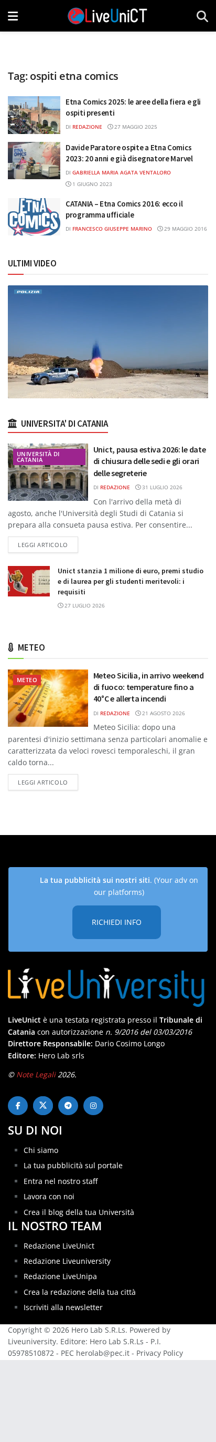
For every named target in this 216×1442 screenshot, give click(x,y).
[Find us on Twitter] (43, 1105)
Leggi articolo (48, 544)
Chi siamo (41, 1150)
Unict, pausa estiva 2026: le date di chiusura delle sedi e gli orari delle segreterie (149, 461)
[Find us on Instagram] (93, 1105)
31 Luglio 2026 (161, 487)
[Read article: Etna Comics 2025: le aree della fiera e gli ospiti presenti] (34, 115)
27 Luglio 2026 (84, 605)
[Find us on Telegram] (68, 1105)
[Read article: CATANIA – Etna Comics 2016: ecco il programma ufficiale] (34, 217)
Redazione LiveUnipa (60, 1276)
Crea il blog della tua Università (79, 1212)
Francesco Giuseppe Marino (112, 228)
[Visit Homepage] (107, 15)
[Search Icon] (202, 16)
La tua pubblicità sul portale (73, 1165)
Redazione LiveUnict (59, 1246)
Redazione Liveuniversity (67, 1261)
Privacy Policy (159, 1353)
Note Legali (36, 1074)
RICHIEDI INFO (117, 922)
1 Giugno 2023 (91, 184)
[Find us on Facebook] (18, 1105)
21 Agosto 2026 (163, 713)
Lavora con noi (49, 1196)
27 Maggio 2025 (135, 126)
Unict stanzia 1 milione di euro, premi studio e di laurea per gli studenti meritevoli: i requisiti (130, 581)
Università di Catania (38, 457)
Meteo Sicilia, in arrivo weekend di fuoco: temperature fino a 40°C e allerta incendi (148, 687)
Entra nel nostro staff (61, 1181)
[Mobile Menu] (13, 16)
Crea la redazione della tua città (80, 1292)
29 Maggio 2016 (185, 228)
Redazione (87, 126)
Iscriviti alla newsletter (63, 1307)
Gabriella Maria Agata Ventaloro (121, 172)
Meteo (27, 680)
